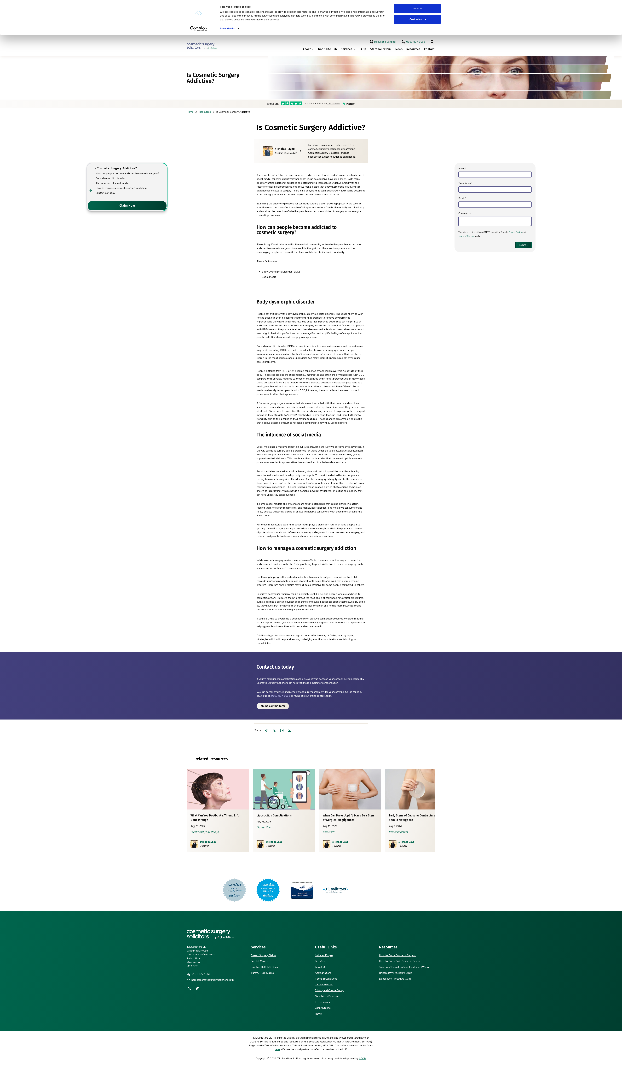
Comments (464, 213)
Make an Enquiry (324, 955)
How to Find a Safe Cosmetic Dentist (400, 961)
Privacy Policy (515, 232)
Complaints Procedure (327, 996)
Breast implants (398, 831)
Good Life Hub (327, 49)
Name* (462, 168)
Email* (462, 198)
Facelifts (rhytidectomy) (204, 831)
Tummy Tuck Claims (262, 973)
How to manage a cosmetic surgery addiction (121, 188)
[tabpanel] (127, 180)
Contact (429, 49)
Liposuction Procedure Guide (395, 979)
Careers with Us (324, 984)
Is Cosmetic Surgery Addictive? (115, 168)
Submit (523, 245)
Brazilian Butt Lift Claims (265, 967)
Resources (413, 49)
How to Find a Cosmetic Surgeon (397, 955)
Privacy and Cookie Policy (329, 990)
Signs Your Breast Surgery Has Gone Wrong (404, 967)
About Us (320, 967)
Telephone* (465, 183)
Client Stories (323, 1008)
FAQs (362, 49)
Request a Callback (385, 42)
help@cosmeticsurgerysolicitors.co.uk (212, 980)
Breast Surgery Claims (263, 955)
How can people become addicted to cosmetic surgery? (127, 173)
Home (190, 112)
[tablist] (127, 205)
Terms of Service (466, 236)
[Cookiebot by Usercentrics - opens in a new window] (198, 28)
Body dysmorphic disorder (110, 178)
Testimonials (322, 1002)
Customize (415, 19)
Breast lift (328, 831)
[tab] (87, 205)
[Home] (202, 45)
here (277, 1049)
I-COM (362, 1058)
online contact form (273, 706)
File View (320, 961)
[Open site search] (432, 42)
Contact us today (105, 193)
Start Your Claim (381, 49)
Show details (227, 28)
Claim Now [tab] (127, 206)
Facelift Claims (259, 961)
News (399, 49)
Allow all (417, 8)
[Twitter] (190, 989)
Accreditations (323, 973)
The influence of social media (112, 183)
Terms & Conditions (326, 979)
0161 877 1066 (415, 42)
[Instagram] (198, 989)
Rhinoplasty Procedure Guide (395, 973)
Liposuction (263, 827)
